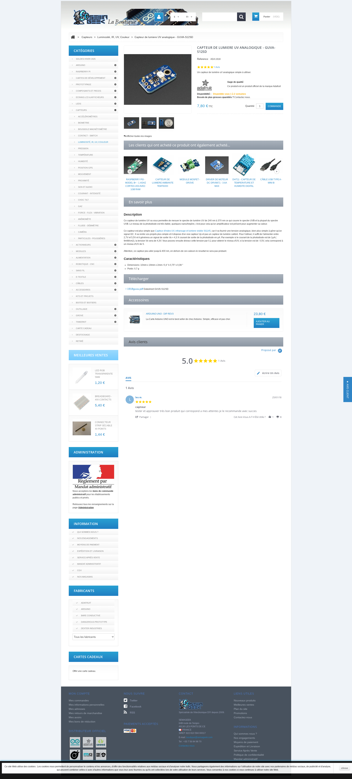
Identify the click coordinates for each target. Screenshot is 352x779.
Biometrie (83, 123)
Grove (79, 315)
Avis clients (138, 341)
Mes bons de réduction (82, 721)
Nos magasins (85, 577)
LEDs (78, 104)
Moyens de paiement (88, 545)
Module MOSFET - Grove (190, 181)
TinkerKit (81, 322)
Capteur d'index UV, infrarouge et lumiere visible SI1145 (183, 231)
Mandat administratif (89, 564)
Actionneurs (83, 245)
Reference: (203, 59)
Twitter (134, 700)
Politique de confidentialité (249, 754)
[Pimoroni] (101, 754)
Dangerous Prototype (94, 622)
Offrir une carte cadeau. (84, 671)
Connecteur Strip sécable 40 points (103, 425)
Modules (81, 251)
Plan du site (240, 708)
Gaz (80, 206)
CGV (79, 570)
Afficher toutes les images (139, 136)
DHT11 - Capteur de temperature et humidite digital (244, 182)
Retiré (79, 341)
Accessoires (83, 290)
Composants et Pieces (88, 91)
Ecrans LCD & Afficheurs (90, 97)
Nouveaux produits (245, 700)
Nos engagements (87, 538)
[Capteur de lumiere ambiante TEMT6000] (162, 165)
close (344, 768)
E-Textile (81, 277)
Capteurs (81, 110)
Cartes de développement (90, 78)
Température (85, 155)
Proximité (83, 180)
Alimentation (83, 258)
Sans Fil (80, 270)
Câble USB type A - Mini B (271, 181)
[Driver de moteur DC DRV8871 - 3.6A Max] (217, 165)
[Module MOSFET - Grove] (189, 165)
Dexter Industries (91, 628)
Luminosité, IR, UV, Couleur (93, 142)
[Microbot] (88, 754)
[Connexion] (158, 16)
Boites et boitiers (86, 303)
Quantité (249, 106)
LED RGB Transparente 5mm (104, 373)
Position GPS (85, 168)
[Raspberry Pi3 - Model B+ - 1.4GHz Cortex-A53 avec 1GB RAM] (135, 165)
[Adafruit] (88, 742)
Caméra (82, 232)
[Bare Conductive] (75, 754)
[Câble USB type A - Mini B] (271, 165)
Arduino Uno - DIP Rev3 (160, 314)
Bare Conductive (90, 615)
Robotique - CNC (85, 264)
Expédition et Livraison (90, 551)
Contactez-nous (187, 746)
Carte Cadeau (83, 328)
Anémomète (84, 219)
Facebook (135, 706)
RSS (132, 712)
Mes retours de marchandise (85, 713)
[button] (143, 417)
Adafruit (86, 603)
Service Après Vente (88, 557)
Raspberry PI (83, 71)
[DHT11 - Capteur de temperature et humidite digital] (244, 165)
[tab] (268, 373)
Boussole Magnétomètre (92, 129)
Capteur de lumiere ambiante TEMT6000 (162, 182)
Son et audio (85, 187)
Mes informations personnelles (86, 704)
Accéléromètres (87, 116)
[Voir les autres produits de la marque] (204, 84)
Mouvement (84, 174)
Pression (83, 148)
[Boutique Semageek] (137, 17)
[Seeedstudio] (101, 742)
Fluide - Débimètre (88, 225)
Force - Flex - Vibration (91, 213)
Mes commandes (79, 700)
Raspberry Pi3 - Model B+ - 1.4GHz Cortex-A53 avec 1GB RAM (135, 184)
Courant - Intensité (89, 193)
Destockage (83, 335)
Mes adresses (77, 708)
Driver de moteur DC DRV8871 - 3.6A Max (217, 182)
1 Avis (217, 67)
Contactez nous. (242, 97)
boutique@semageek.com (199, 737)
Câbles (80, 283)
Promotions (240, 713)
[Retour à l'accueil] (73, 37)
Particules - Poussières (91, 238)
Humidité (83, 161)
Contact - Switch (88, 136)
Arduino (80, 65)
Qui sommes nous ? (87, 532)
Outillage (81, 309)
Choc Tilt (83, 200)
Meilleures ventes (244, 704)
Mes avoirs (75, 717)
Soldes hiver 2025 (86, 59)
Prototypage (83, 84)
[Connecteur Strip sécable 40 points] (82, 428)
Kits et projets (84, 296)
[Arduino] (75, 742)
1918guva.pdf (134, 288)
